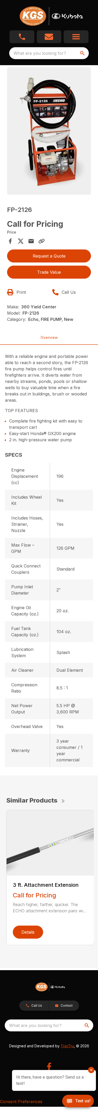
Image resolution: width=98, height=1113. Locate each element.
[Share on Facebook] (10, 241)
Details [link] (27, 932)
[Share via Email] (31, 241)
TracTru (67, 1046)
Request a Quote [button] (49, 256)
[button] (21, 36)
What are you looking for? (40, 53)
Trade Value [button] (49, 272)
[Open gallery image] (49, 131)
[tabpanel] (49, 131)
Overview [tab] (49, 337)
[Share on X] (21, 241)
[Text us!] (78, 1101)
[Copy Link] (41, 241)
